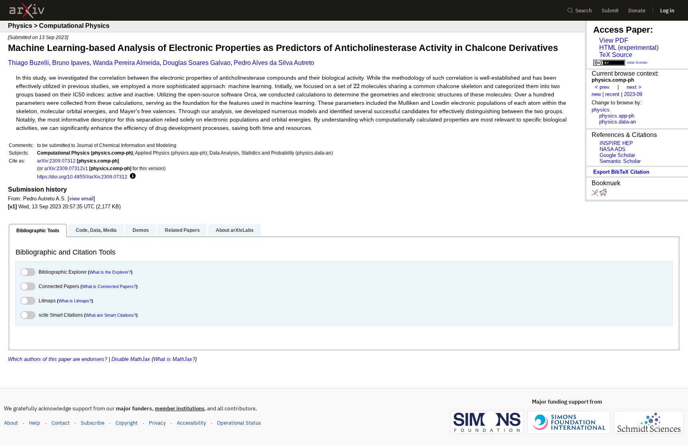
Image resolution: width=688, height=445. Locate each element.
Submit (610, 10)
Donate (636, 10)
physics (601, 110)
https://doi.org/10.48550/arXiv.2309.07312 (82, 176)
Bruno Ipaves (71, 62)
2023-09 (633, 94)
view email (81, 199)
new (596, 94)
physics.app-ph (616, 116)
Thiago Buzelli (28, 62)
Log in (667, 10)
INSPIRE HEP (616, 143)
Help (34, 423)
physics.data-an (617, 122)
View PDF (613, 40)
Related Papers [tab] (182, 230)
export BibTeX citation (621, 172)
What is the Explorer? (110, 272)
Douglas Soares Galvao (197, 62)
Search (583, 10)
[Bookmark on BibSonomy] (596, 194)
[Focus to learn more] (131, 176)
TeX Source (615, 54)
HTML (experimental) (629, 47)
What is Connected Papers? (109, 286)
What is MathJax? (174, 359)
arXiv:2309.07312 (56, 160)
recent (612, 94)
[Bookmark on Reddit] (603, 194)
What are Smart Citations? (111, 315)
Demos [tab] (141, 230)
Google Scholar (617, 155)
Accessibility (191, 423)
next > (634, 87)
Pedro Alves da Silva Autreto (274, 62)
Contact (60, 423)
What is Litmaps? (75, 300)
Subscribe (92, 423)
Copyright (126, 423)
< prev (602, 87)
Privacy (157, 423)
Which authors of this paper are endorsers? (57, 359)
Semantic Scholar (620, 161)
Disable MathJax (130, 359)
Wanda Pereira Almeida (126, 62)
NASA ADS (612, 149)
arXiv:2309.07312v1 (66, 168)
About (11, 423)
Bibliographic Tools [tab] (37, 230)
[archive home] (27, 10)
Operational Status (239, 422)
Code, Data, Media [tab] (96, 230)
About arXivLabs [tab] (235, 230)
